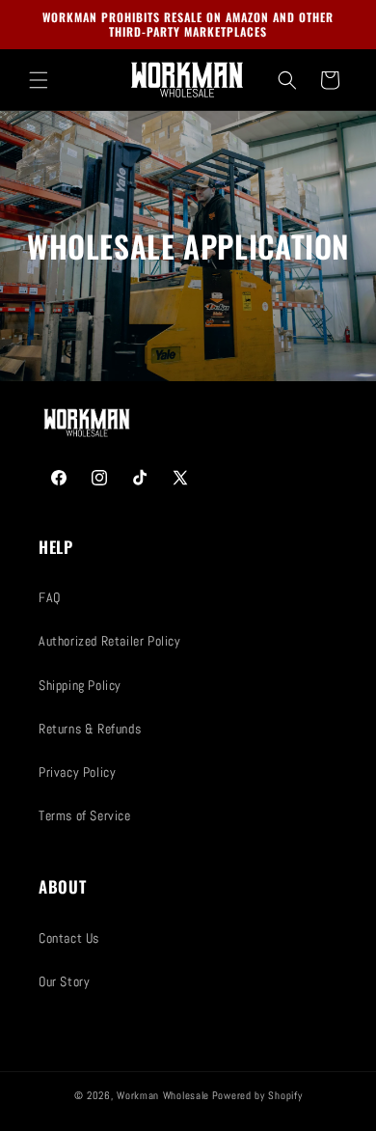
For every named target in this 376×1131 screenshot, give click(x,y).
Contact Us (69, 938)
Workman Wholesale (163, 1095)
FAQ (50, 597)
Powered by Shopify (257, 1095)
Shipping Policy (80, 685)
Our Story (64, 981)
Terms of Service (85, 815)
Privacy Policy (77, 772)
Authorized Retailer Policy (110, 640)
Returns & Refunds (90, 728)
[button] (38, 80)
